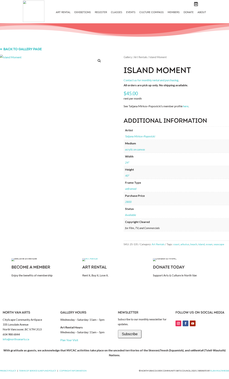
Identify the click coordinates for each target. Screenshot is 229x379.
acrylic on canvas (135, 149)
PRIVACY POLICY (8, 370)
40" (127, 175)
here (185, 106)
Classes (116, 12)
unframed (130, 188)
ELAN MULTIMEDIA (219, 370)
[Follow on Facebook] (185, 323)
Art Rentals (140, 57)
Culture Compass (151, 12)
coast (176, 244)
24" (127, 162)
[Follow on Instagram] (178, 323)
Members (174, 12)
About (202, 12)
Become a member (30, 267)
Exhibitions (82, 12)
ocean (209, 244)
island (201, 244)
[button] (99, 61)
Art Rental (63, 12)
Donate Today (168, 267)
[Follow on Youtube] (193, 323)
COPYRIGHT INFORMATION (73, 370)
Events (130, 12)
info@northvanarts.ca (16, 339)
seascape (219, 244)
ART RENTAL (94, 267)
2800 (128, 201)
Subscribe (130, 334)
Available (130, 214)
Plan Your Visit (69, 340)
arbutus (185, 244)
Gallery (128, 57)
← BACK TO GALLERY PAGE (21, 49)
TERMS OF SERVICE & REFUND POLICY (37, 370)
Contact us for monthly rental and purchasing (151, 80)
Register (101, 12)
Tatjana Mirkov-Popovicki (140, 136)
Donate (189, 12)
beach (193, 244)
